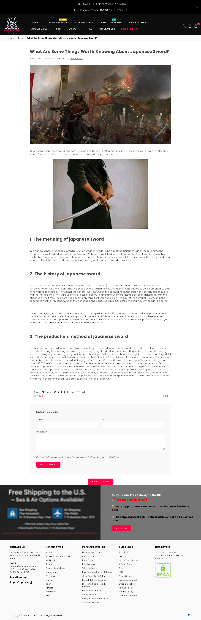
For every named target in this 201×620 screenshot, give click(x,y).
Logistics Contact (128, 579)
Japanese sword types (111, 260)
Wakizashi (51, 560)
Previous (37, 395)
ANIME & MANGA (58, 21)
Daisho (49, 579)
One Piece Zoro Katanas (95, 576)
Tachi (49, 583)
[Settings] (190, 25)
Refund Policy (126, 587)
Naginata (51, 591)
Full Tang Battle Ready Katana (94, 585)
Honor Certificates (128, 560)
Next (165, 395)
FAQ (90, 28)
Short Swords (89, 594)
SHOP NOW (121, 528)
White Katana (89, 568)
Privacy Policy (126, 591)
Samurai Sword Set (92, 602)
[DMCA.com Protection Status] (163, 576)
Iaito (48, 595)
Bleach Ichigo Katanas (94, 579)
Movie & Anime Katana (58, 556)
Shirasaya (51, 576)
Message (41, 431)
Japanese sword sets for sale (61, 322)
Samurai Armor (84, 22)
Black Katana (89, 556)
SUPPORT (74, 28)
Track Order (125, 576)
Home (11, 38)
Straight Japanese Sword (95, 598)
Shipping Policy (127, 583)
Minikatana (51, 572)
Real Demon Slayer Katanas (97, 572)
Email (106, 419)
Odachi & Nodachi (55, 568)
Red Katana (88, 564)
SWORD (36, 22)
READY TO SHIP (138, 22)
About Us (123, 552)
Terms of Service (128, 595)
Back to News (101, 481)
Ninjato (49, 587)
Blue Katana (88, 560)
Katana (49, 552)
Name (39, 419)
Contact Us (124, 556)
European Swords (91, 590)
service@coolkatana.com (23, 566)
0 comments (77, 58)
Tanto (49, 564)
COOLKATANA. (35, 615)
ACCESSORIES (39, 28)
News (20, 38)
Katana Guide (126, 564)
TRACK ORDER (107, 28)
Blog (58, 28)
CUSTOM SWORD (111, 21)
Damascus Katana (92, 552)
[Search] (184, 25)
